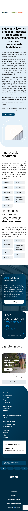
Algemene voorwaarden (14, 499)
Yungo (18, 507)
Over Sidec (6, 430)
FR (17, 468)
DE (24, 468)
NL (3, 468)
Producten (6, 408)
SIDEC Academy (8, 411)
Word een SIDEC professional (12, 415)
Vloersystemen (7, 406)
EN (10, 468)
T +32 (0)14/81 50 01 (9, 422)
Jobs (4, 435)
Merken (5, 433)
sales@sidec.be (7, 426)
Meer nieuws (14, 382)
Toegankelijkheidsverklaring (14, 503)
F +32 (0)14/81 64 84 (9, 424)
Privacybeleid (14, 495)
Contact (5, 417)
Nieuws (5, 437)
